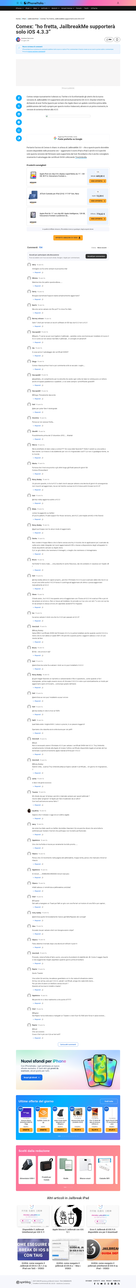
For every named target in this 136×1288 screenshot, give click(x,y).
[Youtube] (101, 1284)
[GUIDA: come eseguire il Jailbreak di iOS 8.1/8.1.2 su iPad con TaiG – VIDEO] (33, 1249)
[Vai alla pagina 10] (77, 1136)
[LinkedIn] (115, 1284)
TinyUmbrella (81, 157)
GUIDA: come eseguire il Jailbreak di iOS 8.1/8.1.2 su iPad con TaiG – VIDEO (33, 1266)
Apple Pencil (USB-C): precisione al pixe (112, 1122)
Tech (86, 8)
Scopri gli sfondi (30, 1077)
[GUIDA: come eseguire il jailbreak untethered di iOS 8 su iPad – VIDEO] (102, 1249)
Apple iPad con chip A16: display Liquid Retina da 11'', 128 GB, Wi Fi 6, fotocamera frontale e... (62, 175)
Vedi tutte (109, 1101)
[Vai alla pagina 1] (59, 1136)
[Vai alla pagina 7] (71, 1136)
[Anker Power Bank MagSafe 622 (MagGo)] (60, 1112)
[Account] (118, 3)
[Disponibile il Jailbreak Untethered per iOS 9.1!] (33, 1216)
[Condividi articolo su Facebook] (19, 98)
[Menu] (18, 3)
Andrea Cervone (27, 38)
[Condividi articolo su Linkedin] (19, 114)
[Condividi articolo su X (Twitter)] (19, 106)
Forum (79, 8)
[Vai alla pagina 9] (75, 1136)
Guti (35, 743)
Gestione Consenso (63, 1283)
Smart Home (66, 8)
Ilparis (36, 336)
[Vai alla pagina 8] (73, 1136)
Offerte (94, 8)
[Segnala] (42, 272)
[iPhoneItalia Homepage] (33, 3)
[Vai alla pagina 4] (66, 1136)
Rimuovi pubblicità (68, 88)
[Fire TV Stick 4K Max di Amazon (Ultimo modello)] (94, 1112)
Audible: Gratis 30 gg (43, 1121)
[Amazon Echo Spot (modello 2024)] (77, 1112)
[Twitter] (98, 1284)
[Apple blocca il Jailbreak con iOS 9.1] (68, 1216)
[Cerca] (21, 3)
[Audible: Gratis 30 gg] (43, 1112)
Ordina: (93, 248)
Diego (36, 395)
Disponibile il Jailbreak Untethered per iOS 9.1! (33, 1230)
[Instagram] (105, 1284)
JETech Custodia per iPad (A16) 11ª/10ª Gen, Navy (59, 194)
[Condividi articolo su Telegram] (19, 122)
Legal (103, 1281)
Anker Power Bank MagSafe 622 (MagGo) (60, 1122)
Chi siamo (88, 1281)
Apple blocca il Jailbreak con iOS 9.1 (68, 1230)
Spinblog (45, 1281)
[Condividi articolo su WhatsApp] (19, 130)
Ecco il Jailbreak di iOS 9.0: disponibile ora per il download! (103, 1230)
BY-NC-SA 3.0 (51, 1283)
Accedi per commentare (96, 256)
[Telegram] (111, 1284)
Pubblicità (116, 1281)
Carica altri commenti (68, 1044)
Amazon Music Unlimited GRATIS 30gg (26, 1122)
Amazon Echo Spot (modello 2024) (77, 1121)
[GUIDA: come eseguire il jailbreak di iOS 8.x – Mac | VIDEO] (68, 1249)
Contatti (96, 1281)
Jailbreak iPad (33, 19)
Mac (35, 8)
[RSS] (118, 1284)
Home (18, 19)
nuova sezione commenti (36, 51)
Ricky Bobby (38, 630)
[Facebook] (94, 1284)
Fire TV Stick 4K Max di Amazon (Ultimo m (95, 1122)
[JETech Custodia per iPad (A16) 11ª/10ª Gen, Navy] (33, 195)
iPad (27, 8)
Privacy (109, 1281)
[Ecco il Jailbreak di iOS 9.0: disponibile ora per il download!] (102, 1216)
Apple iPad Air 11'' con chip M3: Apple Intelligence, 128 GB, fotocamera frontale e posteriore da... (62, 215)
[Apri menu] (45, 3)
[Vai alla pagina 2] (62, 1136)
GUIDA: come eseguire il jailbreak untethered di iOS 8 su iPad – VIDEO (103, 1266)
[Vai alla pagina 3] (64, 1136)
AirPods (44, 8)
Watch (54, 8)
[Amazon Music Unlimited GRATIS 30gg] (26, 1112)
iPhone (19, 8)
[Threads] (108, 1284)
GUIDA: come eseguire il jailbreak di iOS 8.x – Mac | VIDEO (68, 1266)
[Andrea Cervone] (18, 39)
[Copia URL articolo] (19, 138)
